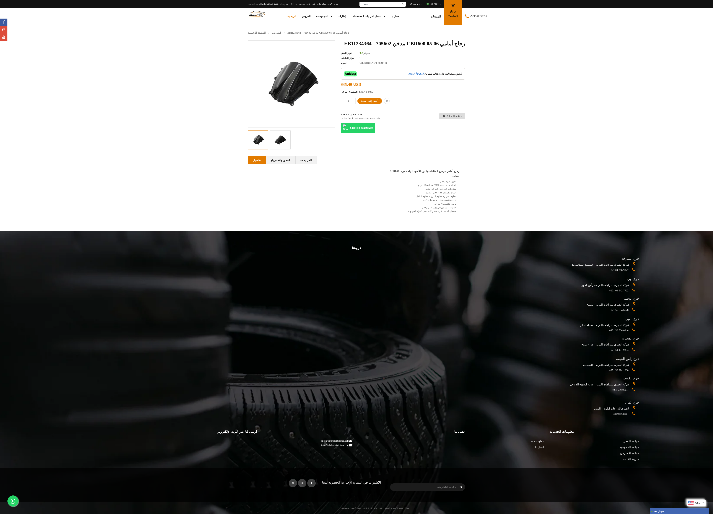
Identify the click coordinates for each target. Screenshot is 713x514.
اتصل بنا (539, 447)
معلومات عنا (537, 441)
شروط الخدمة (631, 459)
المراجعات (306, 160)
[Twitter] (3, 37)
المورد (344, 63)
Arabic (434, 4)
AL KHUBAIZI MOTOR (373, 63)
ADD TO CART (411, 505)
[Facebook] (3, 22)
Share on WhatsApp (361, 127)
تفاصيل (257, 160)
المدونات (436, 16)
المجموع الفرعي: (349, 91)
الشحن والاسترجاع (281, 160)
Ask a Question (454, 116)
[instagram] (3, 29)
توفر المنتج (346, 53)
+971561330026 (478, 16)
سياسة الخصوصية (629, 447)
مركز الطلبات (347, 58)
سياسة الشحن (631, 441)
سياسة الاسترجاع (629, 453)
